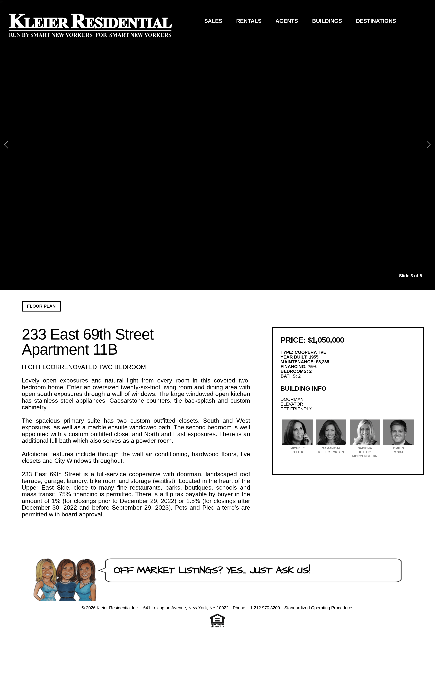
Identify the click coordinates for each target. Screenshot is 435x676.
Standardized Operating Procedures (318, 607)
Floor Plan (41, 306)
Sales (213, 21)
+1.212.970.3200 (264, 607)
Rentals (249, 21)
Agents (286, 21)
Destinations (376, 21)
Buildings (327, 21)
